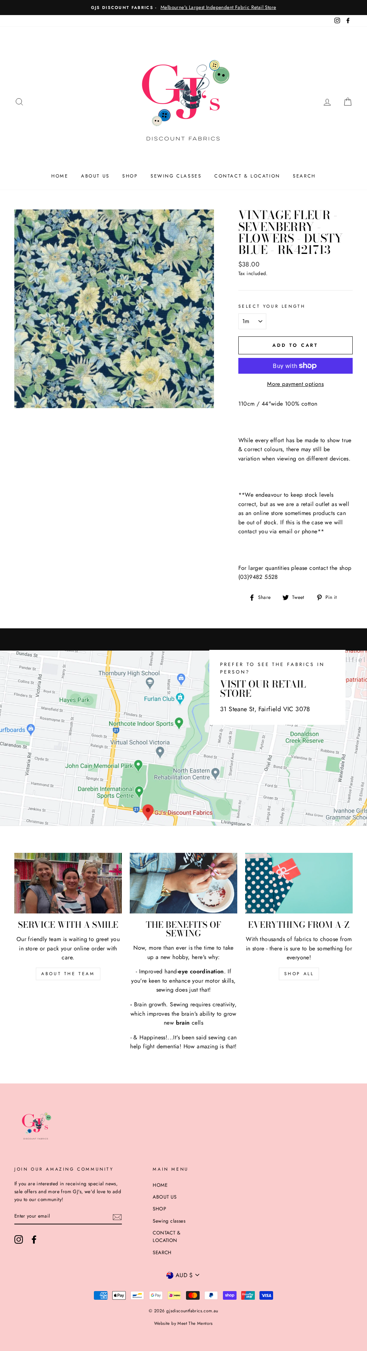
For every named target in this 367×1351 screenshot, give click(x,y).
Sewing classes (176, 176)
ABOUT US (95, 176)
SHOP (130, 176)
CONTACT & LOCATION (247, 176)
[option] (183, 7)
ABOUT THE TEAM (68, 973)
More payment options (295, 384)
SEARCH (304, 176)
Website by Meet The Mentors (183, 1323)
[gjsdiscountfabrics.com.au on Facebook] (34, 1239)
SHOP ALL (299, 973)
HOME (59, 176)
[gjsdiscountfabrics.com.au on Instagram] (18, 1239)
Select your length (272, 306)
